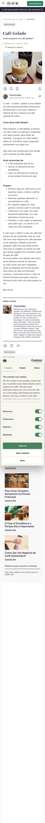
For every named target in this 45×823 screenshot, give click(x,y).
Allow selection (22, 453)
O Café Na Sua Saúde (10, 10)
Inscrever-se (35, 3)
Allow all (22, 446)
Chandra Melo (20, 306)
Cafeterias (23, 10)
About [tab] (37, 368)
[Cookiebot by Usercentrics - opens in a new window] (31, 361)
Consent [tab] (8, 368)
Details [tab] (23, 368)
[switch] (38, 419)
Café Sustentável (34, 10)
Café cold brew (9, 24)
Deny (22, 460)
